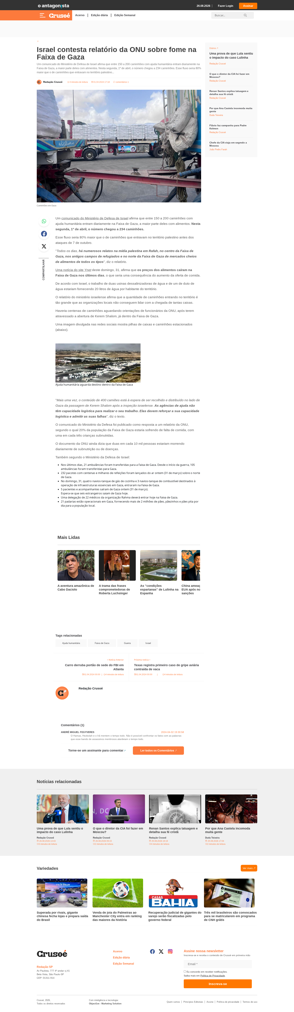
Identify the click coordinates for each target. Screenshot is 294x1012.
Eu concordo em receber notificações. (206, 971)
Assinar (248, 5)
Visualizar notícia (68, 552)
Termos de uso (250, 1002)
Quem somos (173, 1002)
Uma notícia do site (73, 270)
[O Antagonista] (53, 6)
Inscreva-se (218, 984)
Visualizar (215, 49)
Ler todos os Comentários (157, 750)
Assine (210, 1002)
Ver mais (248, 868)
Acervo (80, 15)
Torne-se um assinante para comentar (95, 750)
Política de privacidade (228, 1002)
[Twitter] (161, 951)
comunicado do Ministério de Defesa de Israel (94, 218)
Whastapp (43, 221)
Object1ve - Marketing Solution (105, 1003)
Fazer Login (225, 5)
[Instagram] (170, 951)
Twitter (43, 246)
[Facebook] (152, 951)
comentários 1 (122, 82)
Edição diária (99, 15)
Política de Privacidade (212, 975)
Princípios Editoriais (193, 1002)
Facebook (43, 233)
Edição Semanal (124, 15)
